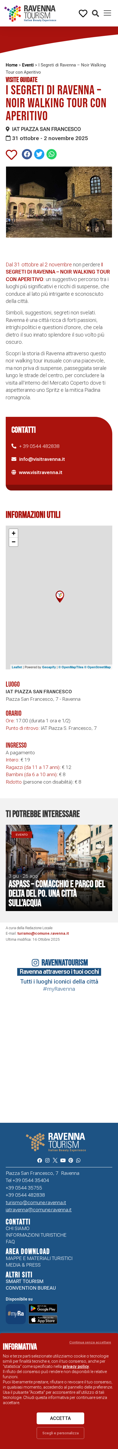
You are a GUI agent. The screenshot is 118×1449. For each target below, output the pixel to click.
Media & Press (23, 1265)
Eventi (28, 65)
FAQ (10, 1241)
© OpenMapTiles (70, 667)
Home (11, 65)
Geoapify (49, 667)
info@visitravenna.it (42, 459)
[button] (95, 13)
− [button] (13, 541)
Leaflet (17, 667)
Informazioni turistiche (36, 1235)
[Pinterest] (70, 1160)
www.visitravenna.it (40, 472)
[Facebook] (39, 1160)
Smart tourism (25, 1281)
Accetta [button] (60, 1418)
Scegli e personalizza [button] (60, 1433)
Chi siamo (18, 1228)
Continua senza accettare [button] (90, 1342)
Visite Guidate (22, 80)
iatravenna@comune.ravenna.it (39, 1210)
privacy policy (76, 1366)
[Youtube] (63, 1160)
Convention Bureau (31, 1288)
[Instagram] (47, 1160)
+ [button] (13, 533)
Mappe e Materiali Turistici (39, 1258)
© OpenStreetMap (97, 667)
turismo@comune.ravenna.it (43, 933)
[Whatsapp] (78, 1160)
